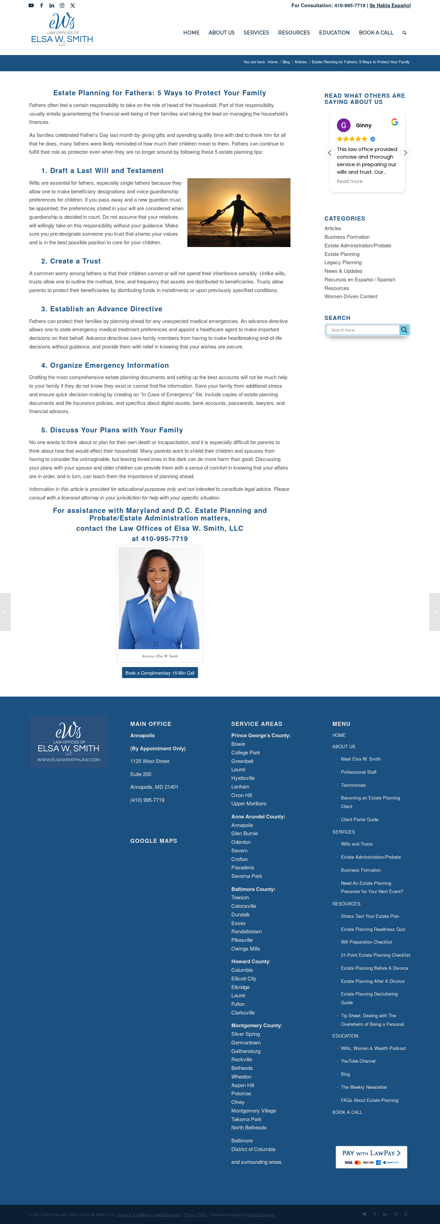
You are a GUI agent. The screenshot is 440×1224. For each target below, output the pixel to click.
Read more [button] (350, 182)
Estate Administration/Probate (357, 245)
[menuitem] (191, 32)
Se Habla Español (390, 5)
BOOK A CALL (347, 1112)
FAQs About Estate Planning (369, 1100)
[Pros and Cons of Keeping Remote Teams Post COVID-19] (434, 612)
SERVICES (343, 831)
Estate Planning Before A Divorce (374, 968)
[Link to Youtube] (31, 5)
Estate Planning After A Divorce (373, 981)
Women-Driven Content (350, 296)
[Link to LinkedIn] (52, 5)
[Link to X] (72, 5)
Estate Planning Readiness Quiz (373, 929)
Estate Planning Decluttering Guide (369, 998)
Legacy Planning (343, 262)
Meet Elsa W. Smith (361, 758)
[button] (405, 153)
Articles (332, 228)
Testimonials (353, 785)
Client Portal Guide (359, 819)
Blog (345, 1074)
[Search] (404, 32)
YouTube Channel (358, 1060)
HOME (339, 735)
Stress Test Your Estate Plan (370, 916)
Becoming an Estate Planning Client (370, 801)
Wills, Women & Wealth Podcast (373, 1048)
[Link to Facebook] (41, 5)
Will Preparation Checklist (366, 941)
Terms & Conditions (133, 1214)
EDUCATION (345, 1035)
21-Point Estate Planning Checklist (375, 955)
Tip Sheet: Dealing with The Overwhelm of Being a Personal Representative (372, 1024)
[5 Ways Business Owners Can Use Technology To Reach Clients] (5, 612)
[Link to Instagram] (62, 5)
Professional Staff (358, 772)
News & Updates (343, 270)
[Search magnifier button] (404, 330)
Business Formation (347, 236)
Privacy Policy (195, 1214)
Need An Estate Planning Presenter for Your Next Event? (372, 887)
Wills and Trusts (357, 843)
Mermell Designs (261, 1214)
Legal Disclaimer (166, 1214)
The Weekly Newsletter (364, 1087)
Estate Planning (342, 253)
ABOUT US (343, 746)
